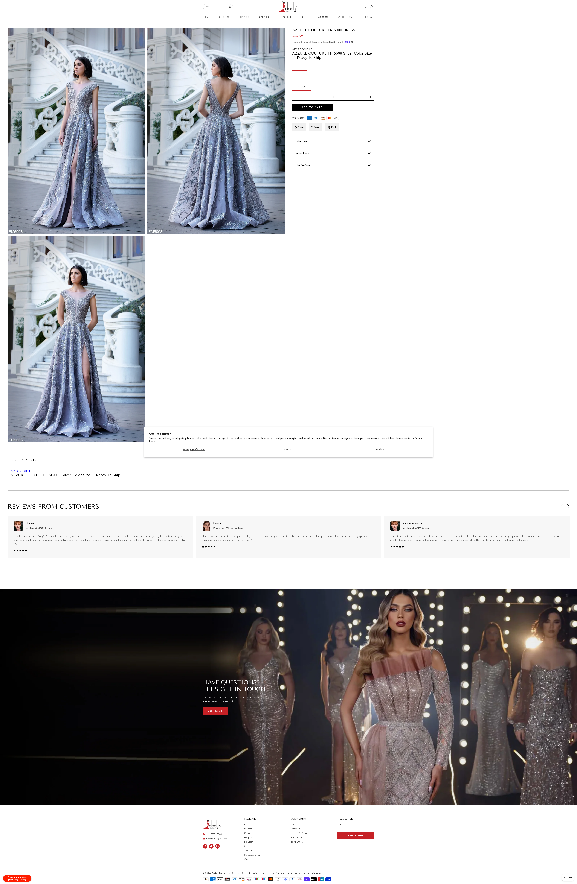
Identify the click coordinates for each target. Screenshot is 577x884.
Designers (248, 828)
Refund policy (259, 873)
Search (294, 824)
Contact (215, 711)
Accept (287, 449)
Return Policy (296, 837)
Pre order (248, 841)
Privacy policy (293, 873)
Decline (380, 449)
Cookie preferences (312, 873)
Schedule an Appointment (302, 833)
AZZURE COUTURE (302, 49)
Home (246, 824)
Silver (301, 86)
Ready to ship (250, 837)
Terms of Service (298, 841)
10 (299, 74)
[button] (224, 17)
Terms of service (276, 873)
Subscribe (356, 835)
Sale (246, 846)
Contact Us (295, 828)
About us (248, 850)
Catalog (247, 833)
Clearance (248, 859)
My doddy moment (252, 854)
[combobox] (218, 6)
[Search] (230, 7)
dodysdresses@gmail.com (216, 838)
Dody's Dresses (219, 873)
